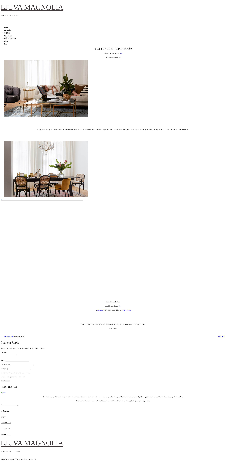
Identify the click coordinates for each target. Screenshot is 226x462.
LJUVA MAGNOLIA (32, 7)
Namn (3, 360)
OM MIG (7, 33)
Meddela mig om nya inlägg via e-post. (14, 377)
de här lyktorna (126, 310)
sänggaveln (100, 310)
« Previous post (8, 336)
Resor (6, 41)
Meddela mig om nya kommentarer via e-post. (16, 373)
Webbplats (4, 369)
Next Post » (221, 336)
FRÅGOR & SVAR (10, 38)
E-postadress (5, 365)
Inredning (8, 30)
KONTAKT (8, 36)
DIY (5, 44)
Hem (6, 27)
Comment (4, 352)
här (120, 306)
